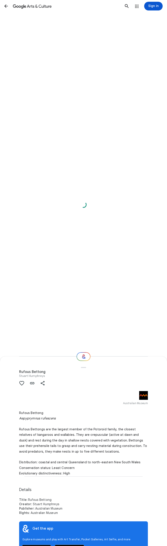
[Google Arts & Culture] (66, 6)
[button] (6, 6)
